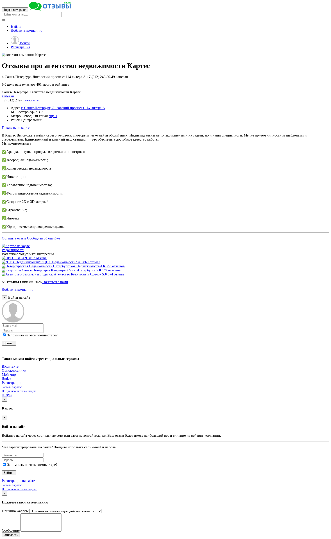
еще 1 (53, 116)
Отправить (11, 535)
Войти (24, 43)
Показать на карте (15, 128)
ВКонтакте (10, 366)
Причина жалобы (15, 511)
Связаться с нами (55, 282)
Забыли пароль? (12, 387)
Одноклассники (14, 370)
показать (32, 100)
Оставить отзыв (14, 238)
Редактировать (13, 250)
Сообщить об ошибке (43, 238)
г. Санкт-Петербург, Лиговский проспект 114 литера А (63, 108)
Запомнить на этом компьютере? (31, 335)
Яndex (6, 378)
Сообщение (11, 530)
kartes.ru (8, 96)
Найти (16, 26)
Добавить (26, 30)
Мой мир (9, 374)
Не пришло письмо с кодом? (19, 391)
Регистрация (20, 47)
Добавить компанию (17, 289)
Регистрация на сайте (18, 481)
